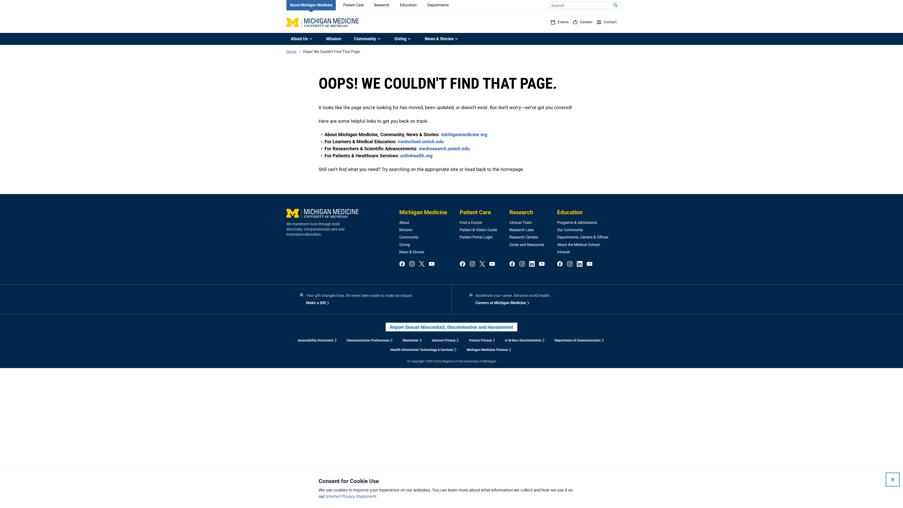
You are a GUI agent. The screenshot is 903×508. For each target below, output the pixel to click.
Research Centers (523, 237)
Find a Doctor (471, 222)
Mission (333, 38)
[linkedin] (532, 264)
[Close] (892, 479)
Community (409, 237)
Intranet (563, 252)
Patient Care (353, 5)
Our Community (570, 230)
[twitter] (422, 264)
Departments (438, 5)
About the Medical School (578, 244)
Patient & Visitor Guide (478, 230)
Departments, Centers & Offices (582, 237)
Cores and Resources (526, 244)
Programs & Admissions (577, 222)
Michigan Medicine (423, 212)
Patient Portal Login (476, 237)
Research (381, 5)
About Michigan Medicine (311, 5)
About (404, 222)
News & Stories (411, 252)
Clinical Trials (520, 222)
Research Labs (521, 230)
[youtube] (432, 264)
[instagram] (412, 264)
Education (408, 5)
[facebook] (402, 264)
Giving (404, 244)
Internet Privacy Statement (351, 496)
